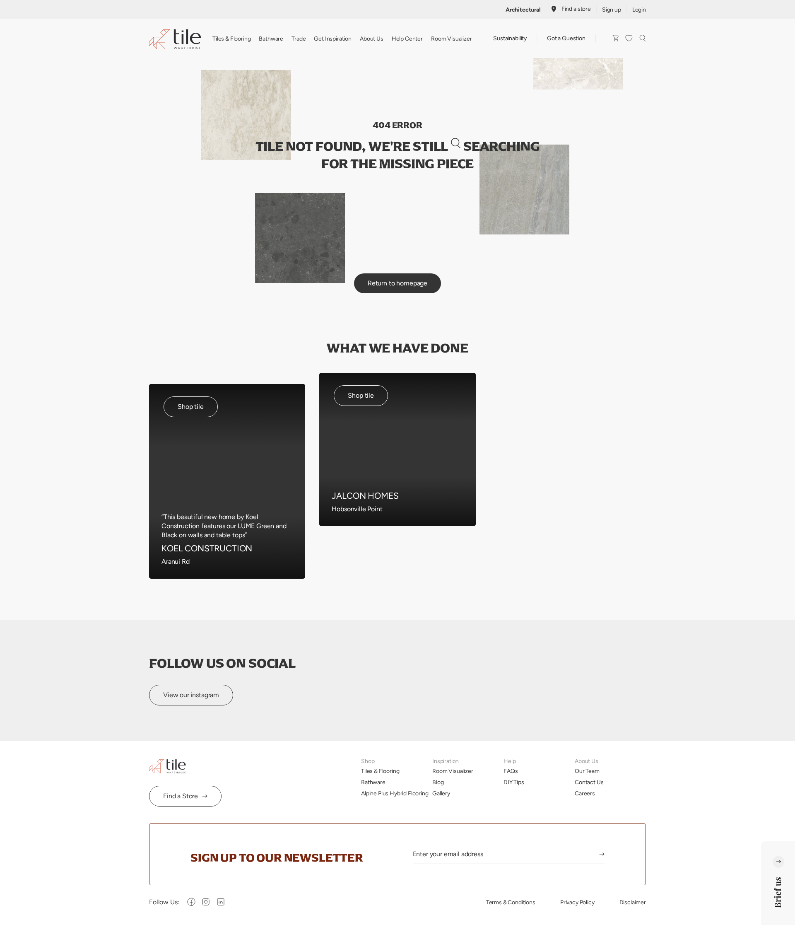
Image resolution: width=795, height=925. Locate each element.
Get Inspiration (333, 38)
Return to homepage (397, 283)
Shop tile (191, 407)
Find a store (576, 8)
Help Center (407, 38)
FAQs (511, 771)
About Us (371, 38)
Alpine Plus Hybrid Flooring (395, 793)
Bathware (271, 38)
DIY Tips (514, 782)
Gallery (441, 793)
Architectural (523, 9)
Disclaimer (632, 902)
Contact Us (589, 782)
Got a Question (566, 38)
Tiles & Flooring (231, 38)
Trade (299, 38)
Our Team (587, 771)
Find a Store (180, 796)
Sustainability (510, 38)
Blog (437, 782)
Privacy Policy (577, 902)
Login (639, 9)
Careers (585, 793)
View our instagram (191, 695)
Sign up (611, 9)
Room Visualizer (451, 38)
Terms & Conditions (510, 902)
